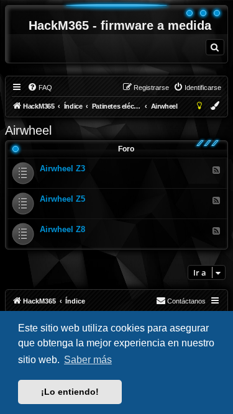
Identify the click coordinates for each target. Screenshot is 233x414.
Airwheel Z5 (62, 199)
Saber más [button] (88, 359)
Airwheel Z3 (62, 168)
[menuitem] (215, 47)
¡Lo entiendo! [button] (70, 392)
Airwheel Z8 (62, 229)
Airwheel (28, 130)
